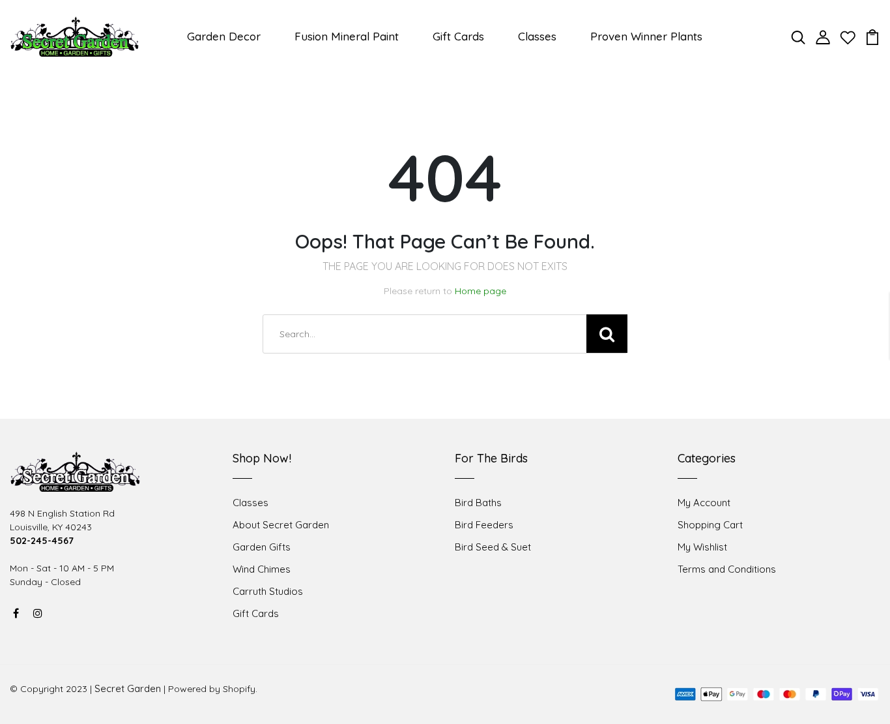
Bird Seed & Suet (493, 547)
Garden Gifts (262, 547)
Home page (480, 291)
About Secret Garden (281, 525)
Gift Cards (458, 36)
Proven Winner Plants (646, 36)
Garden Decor (224, 36)
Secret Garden (127, 688)
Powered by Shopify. (212, 689)
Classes (537, 36)
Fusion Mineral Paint (346, 36)
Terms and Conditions (727, 569)
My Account (704, 502)
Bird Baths (478, 502)
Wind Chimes (262, 569)
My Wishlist (702, 547)
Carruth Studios (268, 591)
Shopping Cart (710, 525)
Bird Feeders (484, 525)
